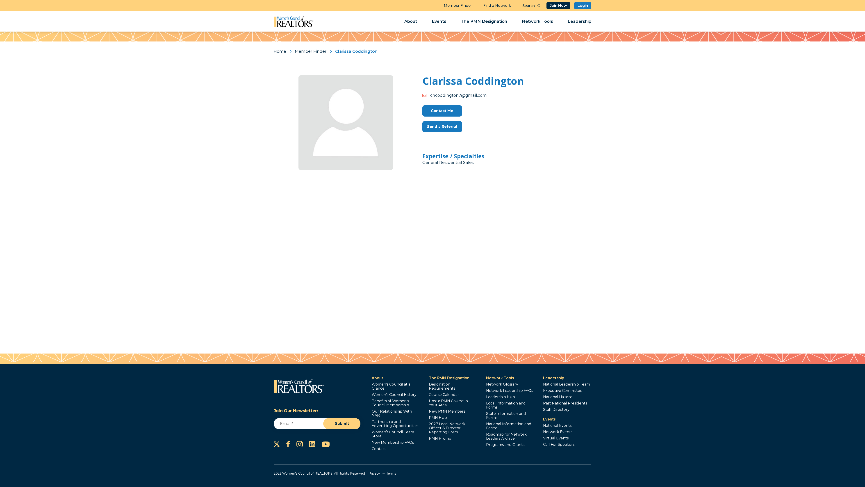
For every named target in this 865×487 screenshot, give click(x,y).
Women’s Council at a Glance (391, 386)
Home (280, 51)
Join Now (558, 5)
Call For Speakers (558, 445)
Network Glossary (502, 384)
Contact (379, 449)
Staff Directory (556, 410)
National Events (557, 426)
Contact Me (442, 111)
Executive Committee (562, 391)
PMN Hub (438, 418)
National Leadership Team (566, 384)
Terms (391, 473)
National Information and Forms (508, 426)
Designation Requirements (442, 386)
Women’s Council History (394, 395)
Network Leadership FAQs (509, 391)
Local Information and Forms (506, 405)
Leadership (579, 21)
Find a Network (497, 5)
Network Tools (537, 21)
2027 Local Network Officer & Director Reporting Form (447, 428)
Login (583, 5)
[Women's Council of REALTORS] (294, 21)
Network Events (557, 432)
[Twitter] (277, 444)
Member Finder (458, 5)
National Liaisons (557, 397)
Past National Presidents (565, 403)
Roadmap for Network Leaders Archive (506, 436)
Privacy (374, 473)
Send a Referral (442, 126)
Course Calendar (444, 395)
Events (439, 21)
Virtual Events (556, 438)
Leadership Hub (500, 397)
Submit (342, 423)
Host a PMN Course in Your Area (448, 403)
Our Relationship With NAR (392, 413)
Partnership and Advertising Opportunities (395, 424)
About (410, 21)
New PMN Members (447, 411)
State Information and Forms (506, 416)
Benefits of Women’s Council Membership (390, 403)
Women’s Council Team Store (393, 434)
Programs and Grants (505, 445)
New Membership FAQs (393, 443)
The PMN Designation (484, 21)
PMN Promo (440, 438)
